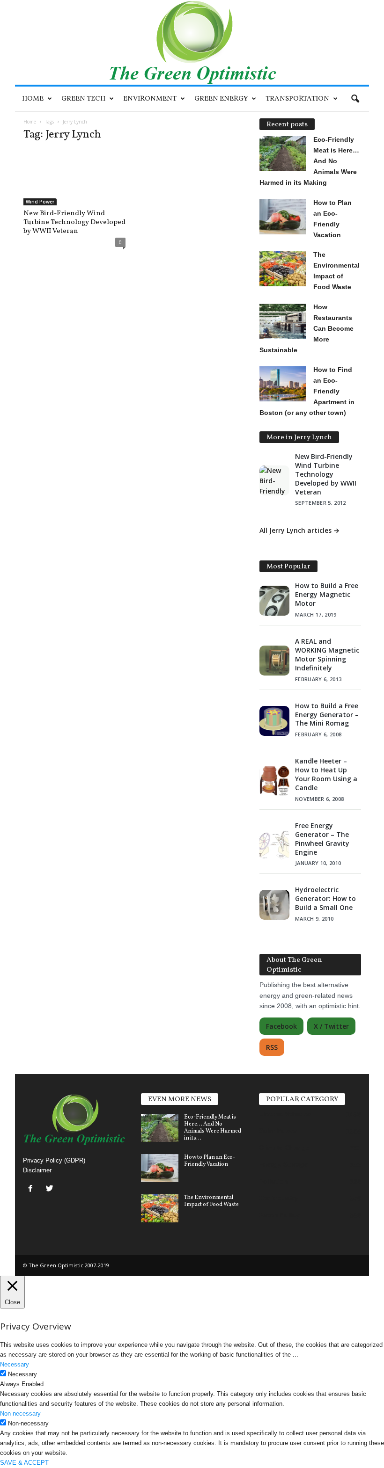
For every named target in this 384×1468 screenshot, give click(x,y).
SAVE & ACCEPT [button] (24, 1462)
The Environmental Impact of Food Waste (211, 1201)
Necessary (22, 1374)
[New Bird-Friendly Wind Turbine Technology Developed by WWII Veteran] (74, 178)
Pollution (273, 1181)
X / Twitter (331, 1026)
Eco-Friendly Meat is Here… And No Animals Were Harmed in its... (212, 1127)
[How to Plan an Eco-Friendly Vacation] (159, 1168)
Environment (150, 99)
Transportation (297, 99)
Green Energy (221, 99)
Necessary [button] (14, 1364)
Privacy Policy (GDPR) (54, 1160)
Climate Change (284, 1147)
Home (33, 99)
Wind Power (40, 201)
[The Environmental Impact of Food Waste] (159, 1208)
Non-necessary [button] (20, 1413)
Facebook (281, 1026)
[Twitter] (50, 1189)
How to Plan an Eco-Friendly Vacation (209, 1161)
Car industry (278, 1198)
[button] (355, 99)
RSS (272, 1047)
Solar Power (278, 1130)
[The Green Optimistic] (192, 42)
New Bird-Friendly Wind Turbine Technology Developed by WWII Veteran (74, 222)
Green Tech (83, 99)
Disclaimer (37, 1170)
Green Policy (279, 1215)
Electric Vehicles (285, 1114)
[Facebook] (32, 1189)
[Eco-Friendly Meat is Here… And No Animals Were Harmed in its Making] (159, 1128)
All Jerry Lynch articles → (299, 530)
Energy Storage (283, 1164)
